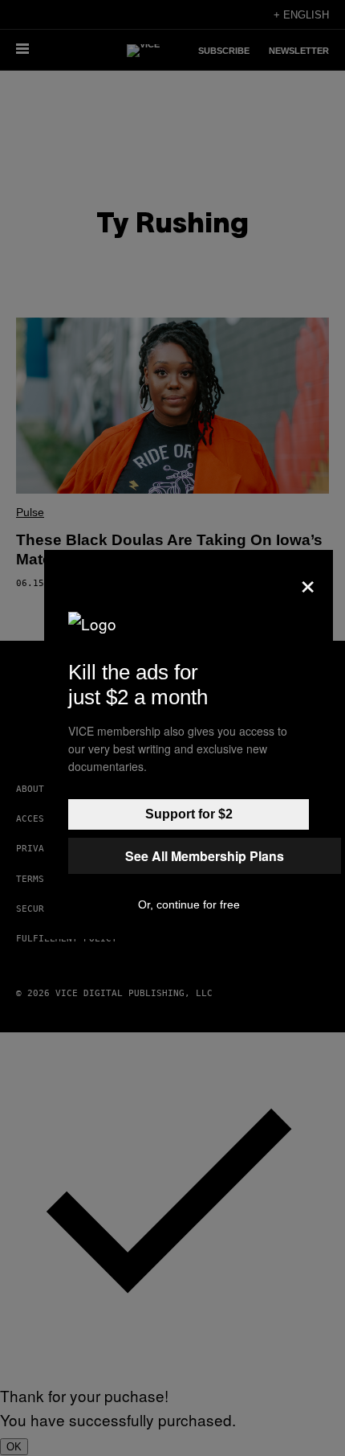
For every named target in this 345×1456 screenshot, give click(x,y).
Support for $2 (189, 814)
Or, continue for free (189, 904)
